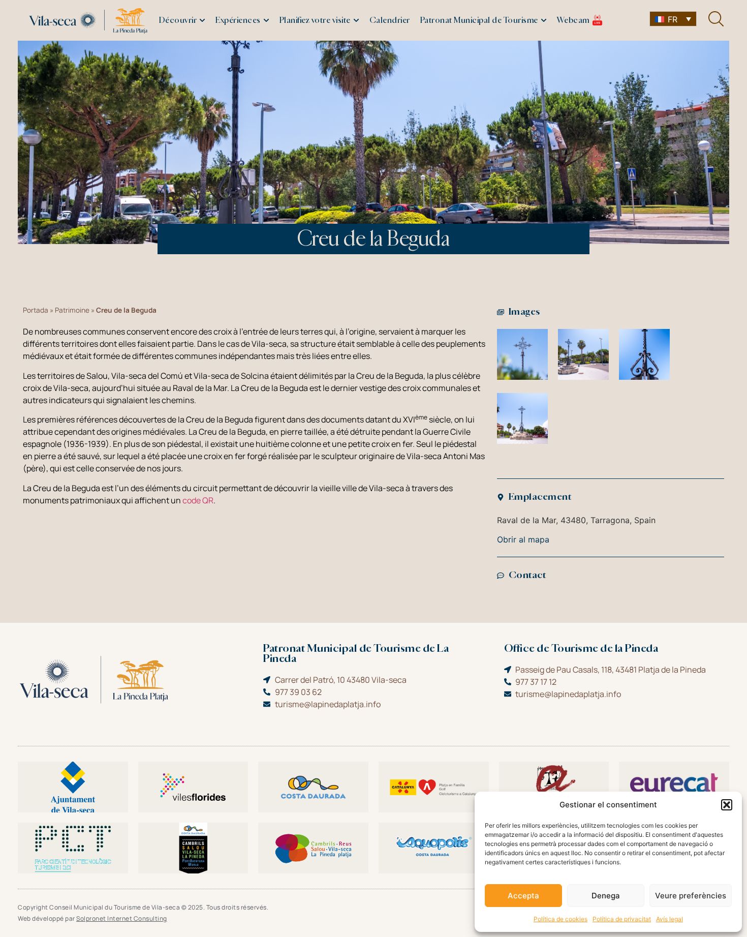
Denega (606, 895)
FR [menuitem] (672, 19)
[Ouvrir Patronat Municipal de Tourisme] (544, 20)
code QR (197, 500)
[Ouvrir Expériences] (266, 20)
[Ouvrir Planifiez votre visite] (356, 20)
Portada (35, 310)
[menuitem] (673, 18)
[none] (673, 18)
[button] (727, 805)
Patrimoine (72, 310)
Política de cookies (560, 919)
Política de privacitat (622, 919)
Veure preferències (690, 895)
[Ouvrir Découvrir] (202, 20)
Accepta (523, 895)
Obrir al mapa (523, 539)
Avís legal (669, 919)
